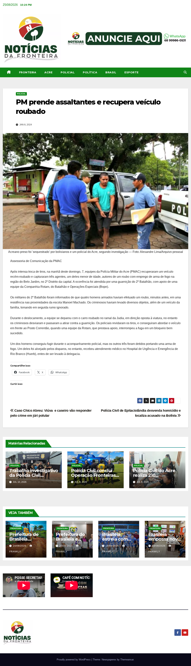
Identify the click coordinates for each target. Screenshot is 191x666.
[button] (185, 72)
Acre (48, 72)
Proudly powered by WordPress (74, 659)
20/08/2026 (66, 546)
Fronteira (27, 72)
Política (90, 72)
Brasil (110, 72)
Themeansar (127, 659)
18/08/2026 (159, 546)
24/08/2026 (20, 546)
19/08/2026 (113, 546)
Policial (68, 72)
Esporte (131, 72)
